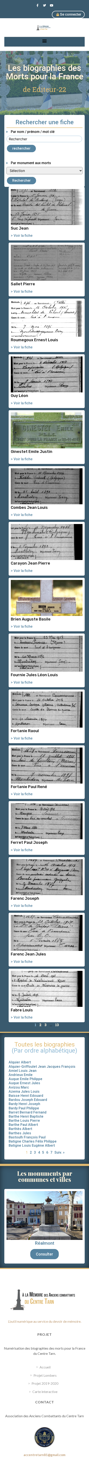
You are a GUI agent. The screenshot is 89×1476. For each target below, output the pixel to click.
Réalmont (44, 1243)
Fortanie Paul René (29, 786)
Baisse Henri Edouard (26, 1096)
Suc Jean (20, 228)
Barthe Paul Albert (23, 1125)
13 (57, 1024)
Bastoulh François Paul (27, 1137)
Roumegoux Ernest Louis (34, 340)
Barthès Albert (20, 1129)
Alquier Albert (20, 1062)
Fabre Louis (22, 1010)
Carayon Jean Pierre (30, 563)
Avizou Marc (19, 1087)
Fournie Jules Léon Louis (34, 675)
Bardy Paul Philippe (24, 1108)
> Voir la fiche (21, 235)
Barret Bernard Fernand (27, 1112)
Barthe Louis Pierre (24, 1120)
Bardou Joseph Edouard (28, 1100)
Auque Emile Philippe (25, 1079)
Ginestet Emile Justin (31, 451)
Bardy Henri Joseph (24, 1104)
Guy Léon (19, 395)
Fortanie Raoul (25, 730)
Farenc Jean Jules (28, 954)
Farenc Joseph (25, 898)
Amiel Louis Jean (23, 1071)
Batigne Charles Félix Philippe (33, 1141)
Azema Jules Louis (24, 1091)
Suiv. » (59, 1152)
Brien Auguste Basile (31, 619)
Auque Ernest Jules (24, 1083)
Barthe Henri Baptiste (26, 1116)
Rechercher (21, 180)
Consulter (44, 1254)
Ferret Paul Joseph (29, 842)
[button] (44, 40)
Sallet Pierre (23, 284)
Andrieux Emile (21, 1075)
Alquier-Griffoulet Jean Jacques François (42, 1067)
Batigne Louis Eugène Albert (32, 1145)
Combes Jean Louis (29, 507)
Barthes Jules (20, 1133)
